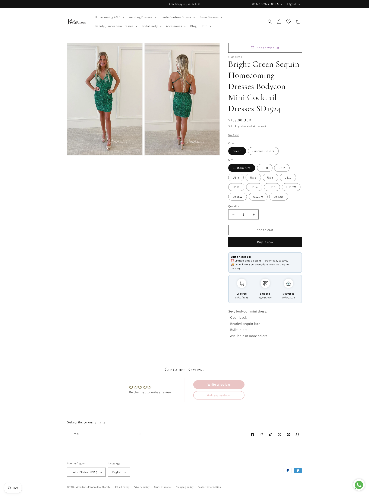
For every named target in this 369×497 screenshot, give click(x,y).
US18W (237, 197)
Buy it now (265, 242)
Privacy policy (141, 486)
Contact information (209, 486)
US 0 (265, 168)
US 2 (282, 168)
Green (237, 151)
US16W (291, 187)
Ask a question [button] (218, 395)
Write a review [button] (219, 384)
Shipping (233, 126)
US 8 (270, 177)
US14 (254, 187)
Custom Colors (263, 151)
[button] (109, 17)
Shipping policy (185, 486)
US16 (271, 187)
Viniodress (82, 487)
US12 (236, 187)
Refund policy (122, 486)
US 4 (236, 177)
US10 (287, 177)
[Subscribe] (139, 434)
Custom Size (242, 168)
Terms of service (163, 486)
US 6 (253, 177)
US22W (279, 197)
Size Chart (233, 135)
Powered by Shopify (99, 487)
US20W (258, 197)
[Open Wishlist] (288, 21)
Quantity (233, 206)
